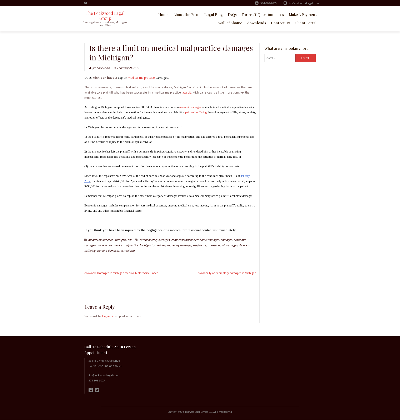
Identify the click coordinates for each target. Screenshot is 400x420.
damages (226, 240)
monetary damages (179, 245)
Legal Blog (213, 14)
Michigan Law (122, 240)
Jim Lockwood (101, 68)
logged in (108, 316)
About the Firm (186, 14)
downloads (256, 22)
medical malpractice (141, 78)
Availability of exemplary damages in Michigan (227, 273)
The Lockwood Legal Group (105, 15)
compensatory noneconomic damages (195, 240)
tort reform (128, 250)
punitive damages (108, 250)
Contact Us (280, 22)
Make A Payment (303, 14)
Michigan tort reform (152, 245)
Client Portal (306, 22)
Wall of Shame (230, 22)
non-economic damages (223, 245)
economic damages (190, 107)
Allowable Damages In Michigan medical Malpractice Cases (121, 273)
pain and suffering (196, 112)
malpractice (104, 245)
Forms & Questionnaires (263, 14)
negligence (199, 245)
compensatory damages (155, 240)
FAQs (232, 14)
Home (163, 14)
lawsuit (186, 92)
